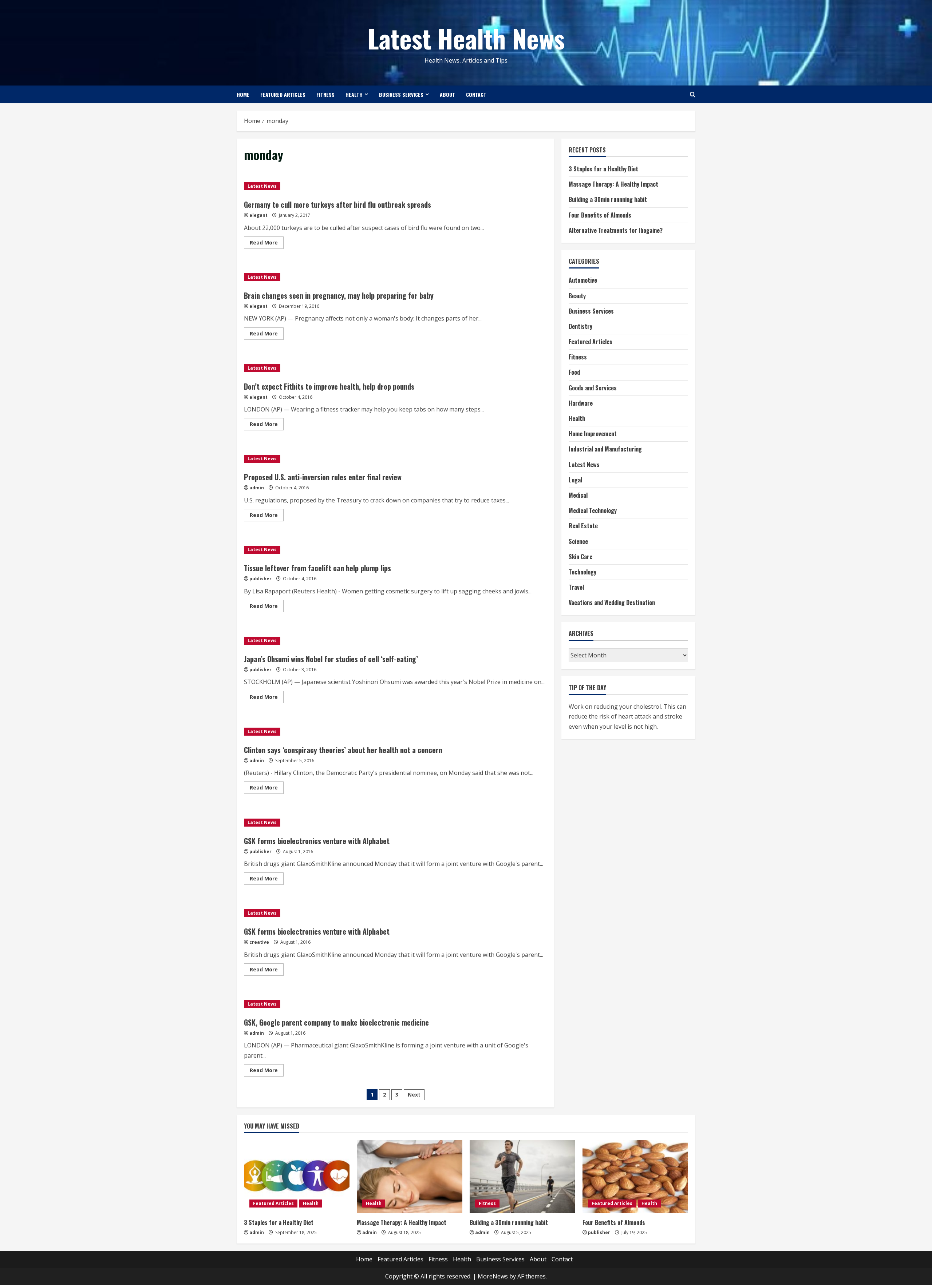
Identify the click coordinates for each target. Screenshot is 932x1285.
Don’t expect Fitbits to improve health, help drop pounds (329, 386)
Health (354, 94)
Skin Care (580, 556)
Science (578, 541)
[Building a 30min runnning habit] (522, 1176)
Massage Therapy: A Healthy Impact (613, 184)
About (447, 94)
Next (414, 1094)
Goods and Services (593, 387)
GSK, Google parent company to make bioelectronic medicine (336, 1022)
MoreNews (493, 1276)
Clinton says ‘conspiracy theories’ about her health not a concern (343, 749)
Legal (575, 480)
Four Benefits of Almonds (600, 215)
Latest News (262, 186)
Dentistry (580, 326)
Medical (578, 495)
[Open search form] (692, 94)
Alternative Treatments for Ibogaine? (616, 230)
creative (259, 942)
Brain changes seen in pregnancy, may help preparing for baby (339, 295)
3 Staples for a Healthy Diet (603, 169)
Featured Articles (282, 94)
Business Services (401, 94)
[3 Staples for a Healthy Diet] (297, 1176)
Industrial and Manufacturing (605, 449)
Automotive (583, 280)
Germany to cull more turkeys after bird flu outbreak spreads (337, 204)
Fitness (325, 94)
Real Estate (583, 526)
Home (243, 94)
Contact (476, 94)
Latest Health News (466, 38)
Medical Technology (593, 510)
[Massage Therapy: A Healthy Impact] (409, 1176)
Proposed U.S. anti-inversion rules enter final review (323, 477)
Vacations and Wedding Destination (612, 602)
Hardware (581, 403)
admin (256, 488)
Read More (267, 244)
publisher (260, 579)
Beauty (577, 295)
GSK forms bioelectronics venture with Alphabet (317, 840)
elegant (258, 215)
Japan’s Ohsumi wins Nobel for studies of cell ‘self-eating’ (331, 658)
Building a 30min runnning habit (608, 199)
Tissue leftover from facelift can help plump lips (317, 567)
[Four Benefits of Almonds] (635, 1176)
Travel (576, 587)
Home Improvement (593, 434)
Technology (582, 572)
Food (574, 372)
